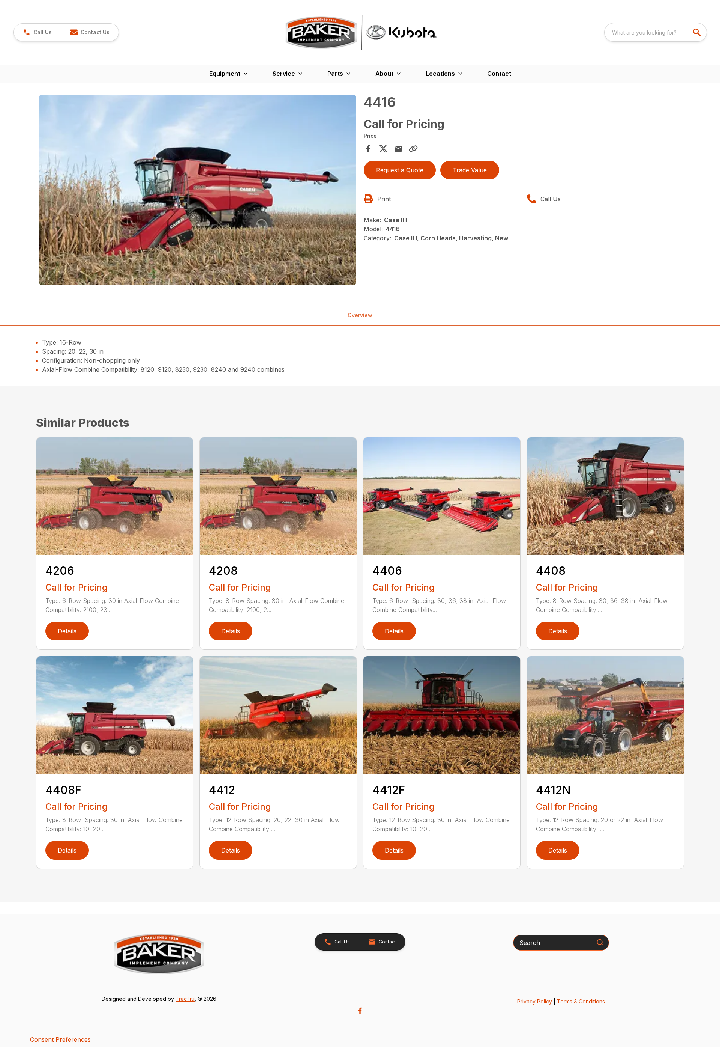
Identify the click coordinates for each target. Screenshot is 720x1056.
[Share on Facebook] (368, 148)
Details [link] (67, 631)
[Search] (600, 942)
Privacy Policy (534, 1001)
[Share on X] (383, 148)
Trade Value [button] (470, 170)
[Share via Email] (398, 148)
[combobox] (655, 32)
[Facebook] (360, 1011)
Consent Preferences (60, 1039)
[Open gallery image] (197, 190)
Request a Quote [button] (399, 170)
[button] (37, 32)
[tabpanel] (197, 191)
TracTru (185, 999)
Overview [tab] (360, 315)
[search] (697, 32)
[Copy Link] (413, 148)
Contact (499, 73)
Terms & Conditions (581, 1001)
